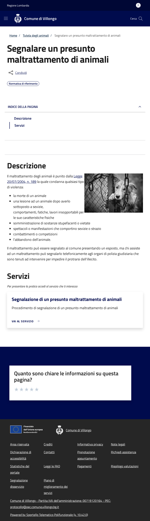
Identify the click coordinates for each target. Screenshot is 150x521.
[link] (26, 321)
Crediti (48, 444)
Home (13, 35)
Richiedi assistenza (123, 452)
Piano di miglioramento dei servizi (56, 486)
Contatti (49, 452)
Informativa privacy (90, 444)
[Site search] (140, 18)
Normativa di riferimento (23, 83)
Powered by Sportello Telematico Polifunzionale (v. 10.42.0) (49, 514)
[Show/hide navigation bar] (5, 18)
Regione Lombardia (18, 5)
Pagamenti (84, 466)
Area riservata (19, 444)
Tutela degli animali (36, 35)
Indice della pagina (23, 106)
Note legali (118, 444)
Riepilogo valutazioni (124, 466)
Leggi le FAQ (52, 466)
